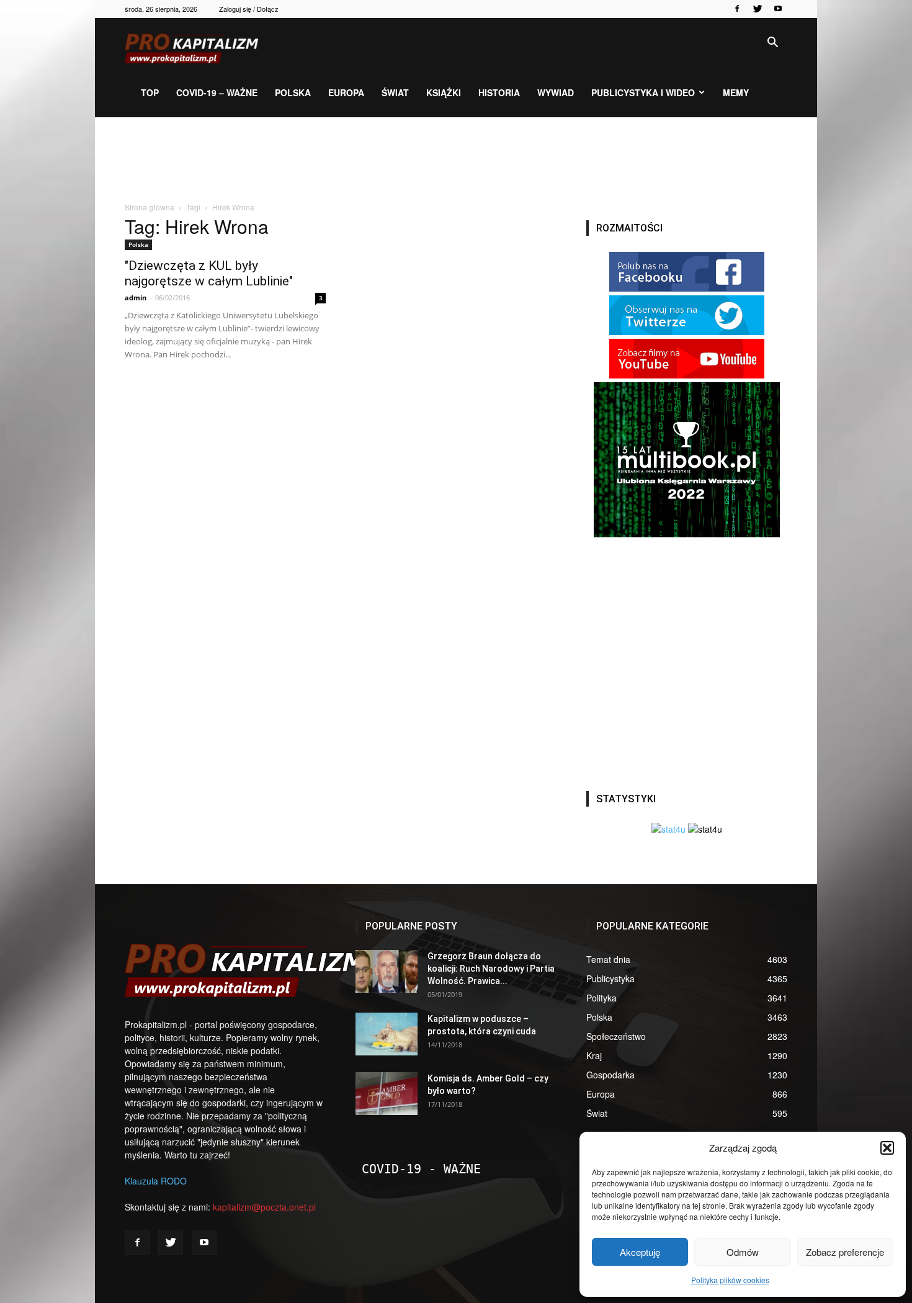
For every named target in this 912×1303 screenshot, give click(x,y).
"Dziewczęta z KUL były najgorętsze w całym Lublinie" (209, 273)
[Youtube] (778, 8)
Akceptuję (640, 1251)
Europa (346, 92)
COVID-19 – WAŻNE (216, 92)
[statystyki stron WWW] (668, 829)
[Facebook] (737, 8)
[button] (887, 1148)
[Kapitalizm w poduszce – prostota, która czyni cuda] (386, 1034)
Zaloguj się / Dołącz (249, 9)
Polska (293, 92)
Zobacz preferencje (845, 1251)
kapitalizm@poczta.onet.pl (264, 1207)
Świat (395, 92)
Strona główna (149, 207)
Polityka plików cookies (730, 1279)
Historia (499, 92)
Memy (736, 92)
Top (150, 92)
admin (135, 297)
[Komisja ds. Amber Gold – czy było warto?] (386, 1093)
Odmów (742, 1251)
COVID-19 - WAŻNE (421, 1169)
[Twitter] (757, 8)
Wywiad (555, 92)
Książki (443, 92)
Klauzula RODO (156, 1181)
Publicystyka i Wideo (643, 92)
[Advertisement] (456, 160)
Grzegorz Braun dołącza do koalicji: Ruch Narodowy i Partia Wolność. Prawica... (491, 968)
